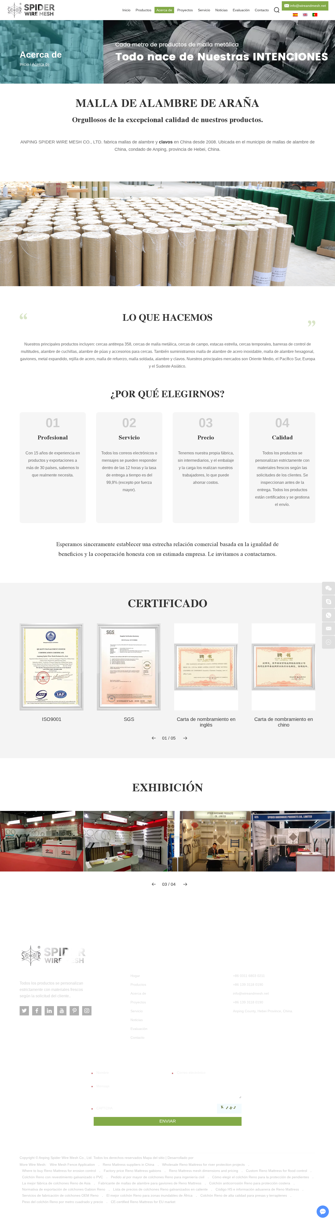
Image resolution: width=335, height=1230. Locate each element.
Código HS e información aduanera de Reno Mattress (257, 1189)
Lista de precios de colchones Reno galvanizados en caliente (160, 1189)
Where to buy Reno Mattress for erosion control (59, 1171)
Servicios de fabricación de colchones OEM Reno (60, 1195)
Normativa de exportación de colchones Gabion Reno (63, 1189)
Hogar (135, 976)
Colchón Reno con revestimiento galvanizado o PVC (62, 1177)
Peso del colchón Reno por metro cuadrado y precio (62, 1202)
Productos (143, 10)
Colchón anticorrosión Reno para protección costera (249, 1183)
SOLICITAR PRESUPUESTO (126, 1057)
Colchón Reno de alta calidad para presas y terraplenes (243, 1195)
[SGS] (129, 667)
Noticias (221, 10)
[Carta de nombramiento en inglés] (206, 667)
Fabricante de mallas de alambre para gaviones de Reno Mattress (149, 1183)
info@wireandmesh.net (308, 6)
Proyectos (185, 10)
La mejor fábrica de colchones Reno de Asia (56, 1183)
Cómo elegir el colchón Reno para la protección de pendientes (260, 1177)
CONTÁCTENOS (245, 961)
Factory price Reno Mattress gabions (132, 1171)
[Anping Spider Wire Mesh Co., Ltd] (53, 955)
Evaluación (241, 10)
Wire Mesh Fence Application (72, 1164)
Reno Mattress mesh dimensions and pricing (203, 1171)
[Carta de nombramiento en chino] (284, 667)
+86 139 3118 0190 (248, 1002)
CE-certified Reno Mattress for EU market (143, 1202)
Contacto (262, 10)
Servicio (204, 10)
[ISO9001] (52, 667)
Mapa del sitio (154, 1158)
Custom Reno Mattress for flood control (276, 1171)
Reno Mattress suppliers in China (128, 1164)
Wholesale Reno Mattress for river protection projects (203, 1164)
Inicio (126, 10)
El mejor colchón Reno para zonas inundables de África (149, 1195)
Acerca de (164, 10)
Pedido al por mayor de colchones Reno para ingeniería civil (157, 1177)
